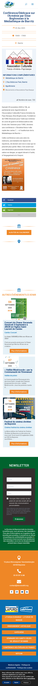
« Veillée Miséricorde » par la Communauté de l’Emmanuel (18, 371)
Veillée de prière (11, 376)
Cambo (7, 333)
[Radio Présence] (26, 611)
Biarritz (20, 43)
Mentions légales (14, 665)
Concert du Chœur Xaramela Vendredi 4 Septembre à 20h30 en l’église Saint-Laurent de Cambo (18, 325)
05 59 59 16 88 (19, 575)
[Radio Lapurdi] (12, 611)
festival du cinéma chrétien (21, 427)
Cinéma (7, 427)
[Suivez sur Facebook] (11, 592)
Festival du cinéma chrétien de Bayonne (18, 422)
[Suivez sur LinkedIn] (27, 592)
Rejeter (16, 682)
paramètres (31, 678)
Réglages (26, 682)
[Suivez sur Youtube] (22, 592)
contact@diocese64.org (19, 586)
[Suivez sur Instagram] (17, 592)
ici (33, 537)
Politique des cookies (24, 668)
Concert (14, 333)
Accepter (6, 682)
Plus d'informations (19, 351)
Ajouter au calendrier (19, 232)
